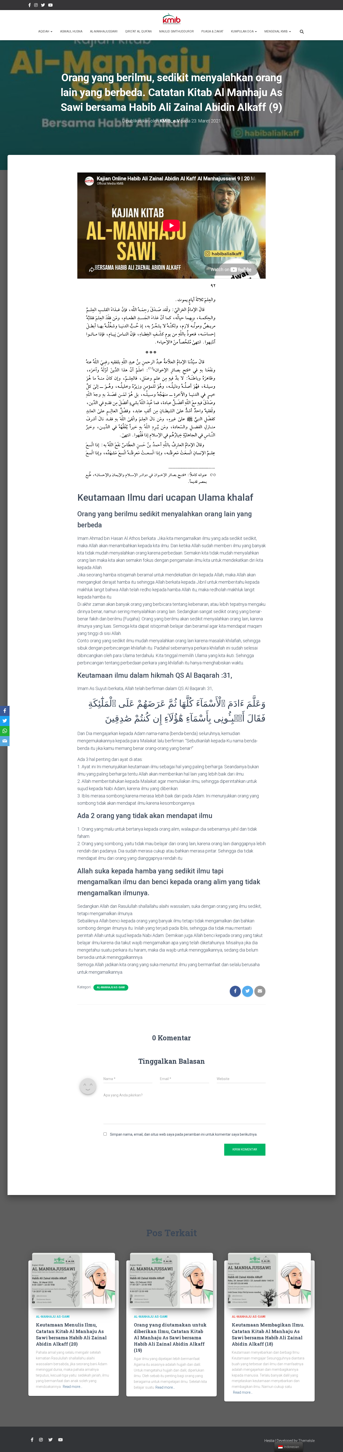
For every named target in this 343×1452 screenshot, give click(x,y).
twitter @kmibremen (43, 6)
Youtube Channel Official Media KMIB (50, 6)
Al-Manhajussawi (104, 31)
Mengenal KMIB (276, 31)
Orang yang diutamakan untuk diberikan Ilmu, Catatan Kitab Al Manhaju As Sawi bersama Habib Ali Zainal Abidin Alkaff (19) (170, 1337)
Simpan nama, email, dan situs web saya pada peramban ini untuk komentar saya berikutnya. (183, 1134)
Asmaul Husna (71, 31)
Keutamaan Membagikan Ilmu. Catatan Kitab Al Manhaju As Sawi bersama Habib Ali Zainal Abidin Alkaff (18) (268, 1334)
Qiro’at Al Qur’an (138, 31)
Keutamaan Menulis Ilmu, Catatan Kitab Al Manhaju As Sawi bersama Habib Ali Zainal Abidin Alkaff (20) (71, 1334)
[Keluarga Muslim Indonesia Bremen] (171, 19)
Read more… (72, 1387)
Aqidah (44, 31)
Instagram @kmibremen (36, 6)
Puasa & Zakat (212, 31)
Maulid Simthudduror (176, 31)
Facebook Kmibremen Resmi (29, 6)
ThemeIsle (306, 1441)
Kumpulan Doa (242, 31)
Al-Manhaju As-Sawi (111, 987)
